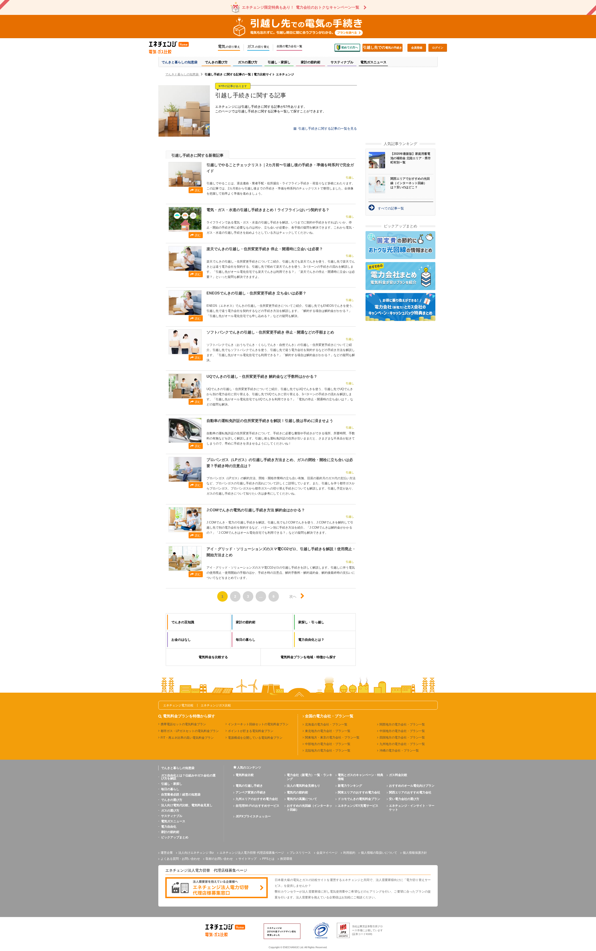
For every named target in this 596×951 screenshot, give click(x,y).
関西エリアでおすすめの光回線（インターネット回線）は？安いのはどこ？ (410, 183)
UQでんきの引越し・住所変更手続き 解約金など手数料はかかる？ (262, 376)
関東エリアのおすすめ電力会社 (359, 792)
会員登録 (416, 47)
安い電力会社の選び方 (404, 799)
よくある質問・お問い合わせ (180, 858)
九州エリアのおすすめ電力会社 (257, 799)
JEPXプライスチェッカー (253, 816)
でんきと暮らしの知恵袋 (177, 768)
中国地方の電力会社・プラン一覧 (402, 730)
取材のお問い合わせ (219, 858)
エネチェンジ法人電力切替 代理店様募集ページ (252, 852)
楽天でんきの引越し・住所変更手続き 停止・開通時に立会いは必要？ (265, 249)
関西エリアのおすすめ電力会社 (410, 792)
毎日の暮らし (170, 789)
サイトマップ (247, 858)
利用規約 (349, 852)
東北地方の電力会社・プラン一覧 (327, 730)
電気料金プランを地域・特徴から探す (308, 657)
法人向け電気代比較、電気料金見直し (187, 805)
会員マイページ (327, 852)
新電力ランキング (350, 785)
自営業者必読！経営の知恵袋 (180, 794)
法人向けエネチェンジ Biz (196, 852)
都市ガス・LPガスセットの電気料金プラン (190, 731)
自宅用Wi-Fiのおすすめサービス (257, 805)
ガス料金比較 (398, 775)
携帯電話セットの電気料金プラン (183, 724)
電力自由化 (168, 826)
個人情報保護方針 (415, 852)
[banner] (216, 888)
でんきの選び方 (171, 800)
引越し (350, 177)
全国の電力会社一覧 (289, 46)
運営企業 (167, 852)
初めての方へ (349, 47)
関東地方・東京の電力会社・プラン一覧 (332, 737)
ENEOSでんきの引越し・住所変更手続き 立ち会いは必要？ (256, 293)
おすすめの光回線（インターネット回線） (309, 807)
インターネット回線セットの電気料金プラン (258, 724)
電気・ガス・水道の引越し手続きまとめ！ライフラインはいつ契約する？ (268, 210)
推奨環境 (286, 858)
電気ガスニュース (173, 821)
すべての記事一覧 (391, 208)
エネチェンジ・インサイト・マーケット (411, 807)
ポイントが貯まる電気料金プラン (250, 731)
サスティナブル (171, 816)
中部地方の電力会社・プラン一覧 (327, 743)
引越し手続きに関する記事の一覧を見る (327, 128)
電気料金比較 (245, 775)
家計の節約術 (170, 832)
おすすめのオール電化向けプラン (411, 785)
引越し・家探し (171, 784)
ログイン (437, 47)
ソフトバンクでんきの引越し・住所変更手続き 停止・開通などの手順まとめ (270, 332)
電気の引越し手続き (249, 785)
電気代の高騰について (302, 799)
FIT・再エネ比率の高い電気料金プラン (187, 737)
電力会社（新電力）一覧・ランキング (309, 777)
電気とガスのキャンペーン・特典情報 (360, 777)
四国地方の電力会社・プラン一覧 (402, 737)
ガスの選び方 (170, 810)
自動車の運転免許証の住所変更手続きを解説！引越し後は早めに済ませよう (270, 421)
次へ (292, 596)
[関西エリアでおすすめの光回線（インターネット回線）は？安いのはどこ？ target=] (379, 185)
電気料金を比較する (213, 657)
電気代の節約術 (297, 792)
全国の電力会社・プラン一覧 (329, 716)
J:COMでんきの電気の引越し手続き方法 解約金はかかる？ (256, 510)
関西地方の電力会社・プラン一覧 (402, 724)
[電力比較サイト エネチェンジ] (172, 47)
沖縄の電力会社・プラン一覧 (399, 750)
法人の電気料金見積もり (303, 785)
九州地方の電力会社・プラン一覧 (402, 743)
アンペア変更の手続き (251, 792)
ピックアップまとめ (174, 837)
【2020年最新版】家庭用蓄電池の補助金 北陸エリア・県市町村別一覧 (410, 158)
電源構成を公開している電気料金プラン (255, 737)
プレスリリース (300, 852)
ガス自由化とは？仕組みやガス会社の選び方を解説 (188, 777)
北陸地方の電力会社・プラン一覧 (327, 750)
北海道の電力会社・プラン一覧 (326, 724)
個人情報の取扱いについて (379, 852)
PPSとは (268, 858)
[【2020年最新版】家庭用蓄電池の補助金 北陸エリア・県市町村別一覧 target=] (379, 160)
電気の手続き (382, 47)
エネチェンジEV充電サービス (358, 805)
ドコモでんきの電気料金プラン (359, 799)
